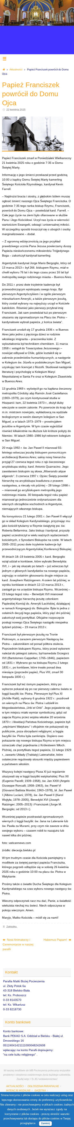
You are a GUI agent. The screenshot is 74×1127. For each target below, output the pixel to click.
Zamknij (45, 1123)
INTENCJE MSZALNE (18, 1090)
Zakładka (11, 926)
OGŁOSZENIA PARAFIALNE (43, 1086)
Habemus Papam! (56, 939)
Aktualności (15, 69)
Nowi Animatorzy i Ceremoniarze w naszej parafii (18, 944)
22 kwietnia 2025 (15, 109)
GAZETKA (40, 1090)
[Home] (4, 69)
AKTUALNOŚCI (15, 1086)
